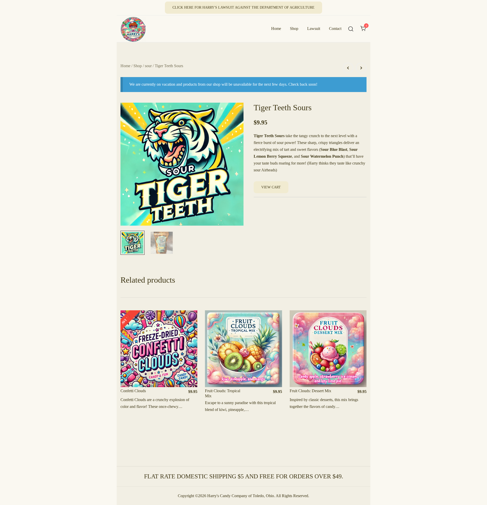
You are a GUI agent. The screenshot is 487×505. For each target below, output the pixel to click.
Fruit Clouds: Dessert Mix (310, 391)
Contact (335, 28)
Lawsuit (313, 28)
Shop (294, 28)
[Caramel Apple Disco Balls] (361, 68)
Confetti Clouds (133, 391)
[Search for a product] (351, 28)
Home (276, 28)
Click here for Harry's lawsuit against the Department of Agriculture (243, 7)
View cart (271, 187)
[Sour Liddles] (348, 68)
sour (148, 66)
